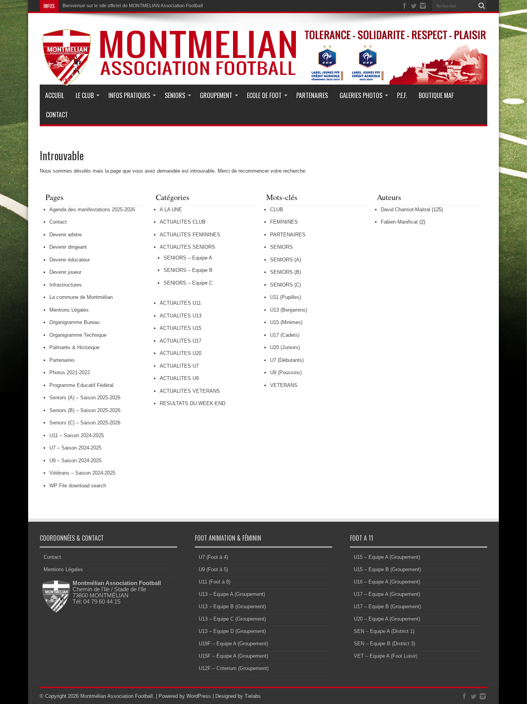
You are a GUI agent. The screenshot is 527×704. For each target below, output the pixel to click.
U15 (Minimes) (286, 322)
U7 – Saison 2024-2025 (75, 448)
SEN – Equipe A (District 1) (384, 631)
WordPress (198, 696)
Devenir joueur (65, 272)
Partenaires (312, 95)
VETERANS (283, 385)
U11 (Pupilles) (285, 297)
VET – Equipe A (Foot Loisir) (385, 656)
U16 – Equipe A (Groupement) (387, 582)
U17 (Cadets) (284, 335)
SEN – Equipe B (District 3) (384, 643)
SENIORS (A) (285, 260)
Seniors (175, 95)
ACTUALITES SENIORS (187, 247)
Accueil (54, 95)
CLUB (276, 209)
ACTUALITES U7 (179, 366)
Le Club (85, 95)
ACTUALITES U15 (180, 328)
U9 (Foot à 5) (213, 569)
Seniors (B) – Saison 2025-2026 (84, 410)
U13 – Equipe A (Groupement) (232, 594)
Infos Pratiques (129, 95)
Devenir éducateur (69, 260)
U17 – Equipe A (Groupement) (387, 594)
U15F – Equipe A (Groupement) (233, 656)
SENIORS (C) (285, 285)
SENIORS (281, 247)
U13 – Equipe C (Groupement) (232, 619)
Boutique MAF (436, 95)
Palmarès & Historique (74, 347)
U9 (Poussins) (286, 372)
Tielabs (253, 696)
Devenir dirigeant (68, 247)
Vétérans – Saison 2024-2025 (82, 473)
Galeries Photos (361, 95)
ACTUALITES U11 (180, 303)
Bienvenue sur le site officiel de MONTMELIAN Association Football (132, 5)
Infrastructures (65, 285)
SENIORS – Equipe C (188, 283)
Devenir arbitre (65, 234)
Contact (57, 114)
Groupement (216, 95)
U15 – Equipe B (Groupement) (387, 569)
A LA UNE (171, 209)
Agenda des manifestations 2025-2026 (92, 209)
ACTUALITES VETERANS (190, 391)
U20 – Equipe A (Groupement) (387, 619)
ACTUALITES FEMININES (190, 234)
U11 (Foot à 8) (214, 582)
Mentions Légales (69, 310)
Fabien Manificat (399, 222)
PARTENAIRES (288, 234)
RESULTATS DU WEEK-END (192, 403)
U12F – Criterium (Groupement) (234, 668)
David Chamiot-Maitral (405, 209)
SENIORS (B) (285, 272)
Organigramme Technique (77, 335)
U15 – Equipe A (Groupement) (387, 557)
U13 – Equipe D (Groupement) (232, 631)
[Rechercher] (481, 6)
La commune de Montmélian (81, 297)
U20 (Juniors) (285, 347)
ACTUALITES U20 (180, 353)
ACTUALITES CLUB (183, 222)
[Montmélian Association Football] (263, 66)
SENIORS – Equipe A (188, 258)
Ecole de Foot (264, 95)
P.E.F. (402, 95)
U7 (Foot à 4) (213, 557)
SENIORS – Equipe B (188, 270)
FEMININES (284, 222)
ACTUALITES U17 (180, 341)
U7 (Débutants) (287, 360)
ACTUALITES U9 (179, 378)
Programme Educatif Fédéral (81, 385)
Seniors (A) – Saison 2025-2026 (84, 397)
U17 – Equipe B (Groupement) (387, 606)
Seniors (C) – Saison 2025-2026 (84, 423)
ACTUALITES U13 (180, 316)
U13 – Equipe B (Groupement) (232, 606)
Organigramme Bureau (74, 322)
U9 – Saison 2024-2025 (75, 460)
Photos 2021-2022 (69, 372)
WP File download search (77, 486)
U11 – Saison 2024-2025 (76, 435)
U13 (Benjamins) (288, 310)
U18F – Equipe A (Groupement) (233, 643)
